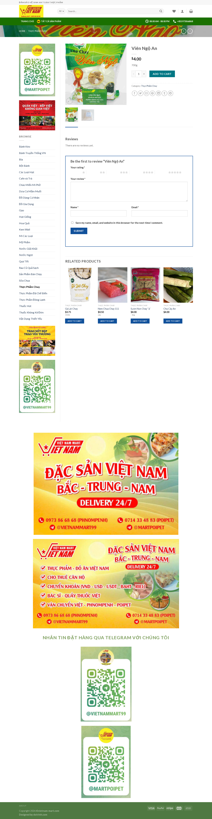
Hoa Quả (24, 223)
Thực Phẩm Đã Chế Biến (33, 293)
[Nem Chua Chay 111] (112, 285)
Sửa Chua (24, 280)
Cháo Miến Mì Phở (30, 184)
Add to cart (162, 73)
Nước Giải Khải (28, 248)
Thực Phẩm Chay (37, 31)
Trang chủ (27, 21)
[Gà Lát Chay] (80, 285)
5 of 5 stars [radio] (161, 172)
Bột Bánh (24, 165)
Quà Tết (24, 261)
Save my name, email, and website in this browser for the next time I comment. (119, 222)
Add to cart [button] (75, 321)
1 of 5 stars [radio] (75, 172)
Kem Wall (24, 229)
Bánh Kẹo (24, 146)
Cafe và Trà (25, 178)
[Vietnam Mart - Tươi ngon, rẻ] (35, 11)
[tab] (71, 130)
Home (22, 31)
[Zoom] (69, 101)
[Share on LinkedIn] (158, 93)
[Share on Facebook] (134, 93)
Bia (21, 159)
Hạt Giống (25, 216)
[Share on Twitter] (140, 93)
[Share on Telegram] (170, 93)
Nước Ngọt (26, 254)
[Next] (121, 74)
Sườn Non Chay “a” (140, 308)
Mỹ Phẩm (24, 242)
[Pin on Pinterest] (152, 93)
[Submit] (161, 11)
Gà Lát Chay (71, 308)
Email (135, 207)
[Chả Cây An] (178, 285)
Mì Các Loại (26, 235)
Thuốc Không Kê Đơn (31, 312)
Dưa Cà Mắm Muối (30, 191)
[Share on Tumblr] (164, 93)
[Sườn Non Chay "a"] (145, 285)
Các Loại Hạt (26, 172)
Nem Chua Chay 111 (108, 308)
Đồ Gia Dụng (26, 204)
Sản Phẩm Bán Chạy (30, 274)
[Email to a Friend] (146, 93)
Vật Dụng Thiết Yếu (30, 318)
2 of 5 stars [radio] (93, 172)
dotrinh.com (40, 814)
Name (74, 207)
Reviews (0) (71, 130)
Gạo (21, 210)
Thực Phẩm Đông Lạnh (32, 299)
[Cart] (191, 11)
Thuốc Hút (25, 305)
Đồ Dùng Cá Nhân (29, 197)
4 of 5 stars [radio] (136, 172)
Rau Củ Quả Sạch (29, 267)
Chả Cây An (169, 308)
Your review (78, 178)
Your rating (78, 167)
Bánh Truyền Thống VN (32, 152)
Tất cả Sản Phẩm (51, 21)
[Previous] (71, 74)
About (22, 805)
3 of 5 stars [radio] (113, 172)
